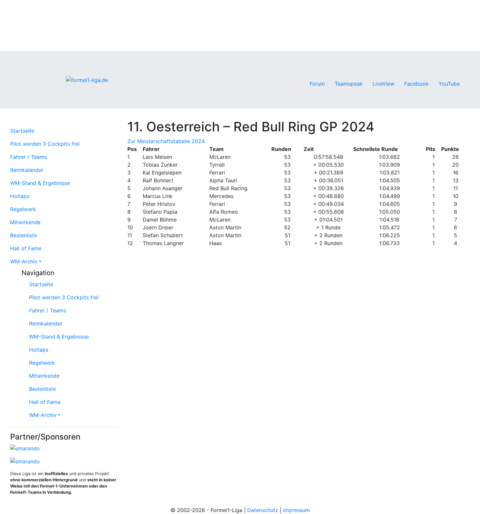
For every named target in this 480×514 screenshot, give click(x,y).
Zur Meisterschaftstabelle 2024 (166, 141)
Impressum (296, 510)
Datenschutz (262, 510)
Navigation (37, 273)
